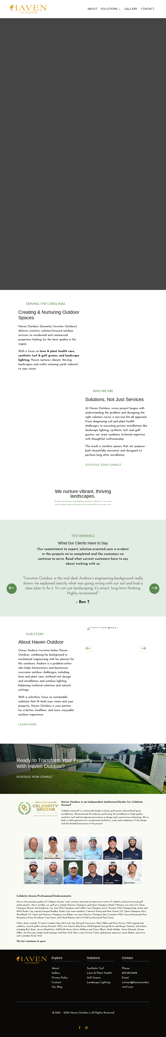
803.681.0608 (129, 978)
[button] (12, 594)
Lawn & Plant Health (99, 978)
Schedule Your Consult (103, 470)
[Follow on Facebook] (79, 1033)
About (92, 9)
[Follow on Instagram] (86, 1033)
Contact (147, 9)
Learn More (27, 730)
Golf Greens (94, 983)
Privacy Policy (60, 983)
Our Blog (57, 992)
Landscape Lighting (98, 988)
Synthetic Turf (95, 974)
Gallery (130, 9)
